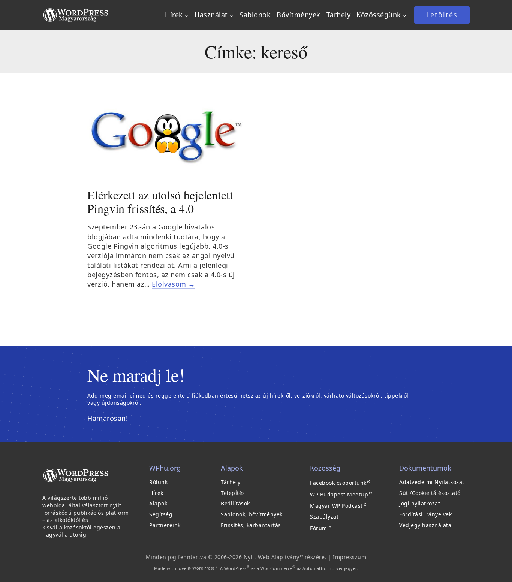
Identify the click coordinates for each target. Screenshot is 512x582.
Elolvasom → (173, 283)
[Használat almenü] (231, 15)
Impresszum (349, 557)
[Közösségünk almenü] (405, 15)
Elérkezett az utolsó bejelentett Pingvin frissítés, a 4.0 (160, 201)
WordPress (204, 568)
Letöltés (442, 14)
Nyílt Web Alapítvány (273, 557)
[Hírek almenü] (186, 15)
